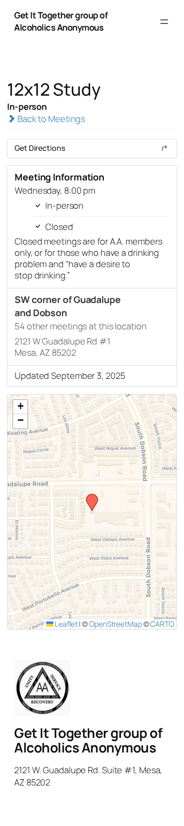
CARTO (162, 624)
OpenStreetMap (115, 624)
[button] (89, 496)
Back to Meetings (50, 118)
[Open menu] (164, 21)
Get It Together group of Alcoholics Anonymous (61, 21)
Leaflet (65, 624)
